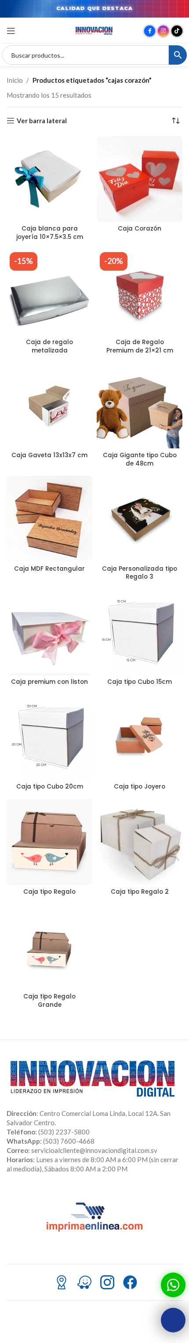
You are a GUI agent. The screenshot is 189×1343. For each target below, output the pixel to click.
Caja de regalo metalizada (49, 346)
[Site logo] (94, 30)
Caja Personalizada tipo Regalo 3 (139, 573)
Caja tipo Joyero (139, 786)
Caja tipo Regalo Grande (49, 1000)
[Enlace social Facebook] (149, 31)
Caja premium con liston (49, 682)
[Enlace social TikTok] (176, 31)
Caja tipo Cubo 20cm (49, 786)
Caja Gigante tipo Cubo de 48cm (140, 459)
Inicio (15, 80)
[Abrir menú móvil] (11, 31)
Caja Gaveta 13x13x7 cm (49, 455)
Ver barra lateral (42, 121)
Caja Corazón (139, 228)
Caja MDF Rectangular (49, 569)
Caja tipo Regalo (49, 892)
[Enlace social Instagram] (163, 31)
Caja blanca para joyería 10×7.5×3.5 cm (49, 232)
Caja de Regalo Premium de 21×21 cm (139, 346)
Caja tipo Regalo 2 (140, 892)
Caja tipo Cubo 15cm (139, 682)
